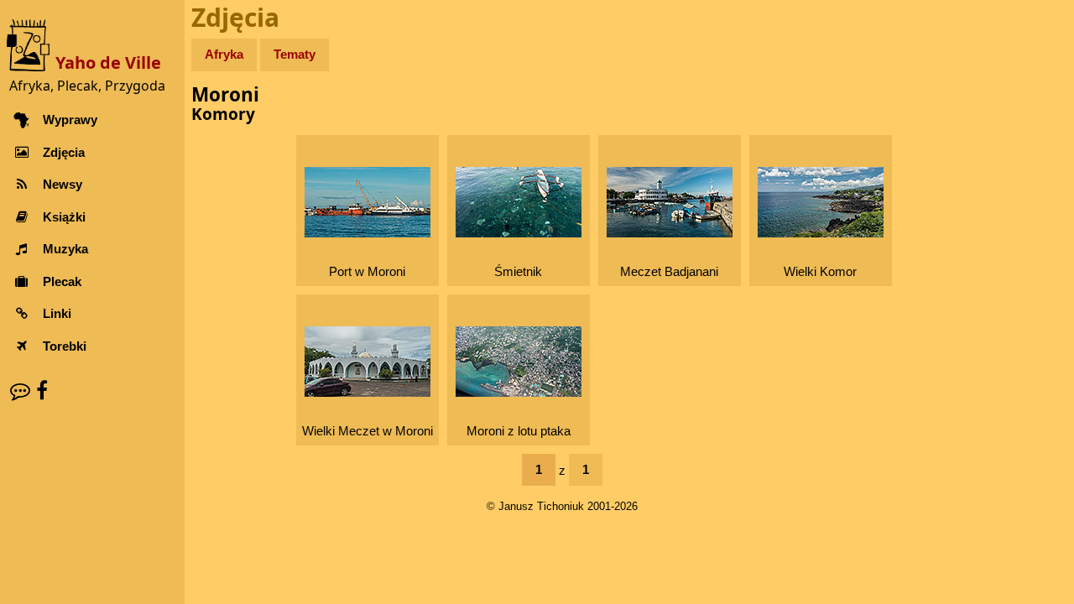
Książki (64, 217)
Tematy (294, 54)
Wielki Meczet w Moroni (367, 431)
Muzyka (65, 249)
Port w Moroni (367, 271)
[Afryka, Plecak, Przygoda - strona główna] (31, 44)
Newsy (62, 184)
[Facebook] (42, 390)
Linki (57, 313)
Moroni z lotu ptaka (519, 431)
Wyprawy (70, 119)
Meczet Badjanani (669, 271)
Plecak (62, 281)
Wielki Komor (820, 271)
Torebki (64, 346)
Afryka (224, 54)
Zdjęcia (64, 152)
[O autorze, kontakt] (20, 390)
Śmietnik (518, 271)
